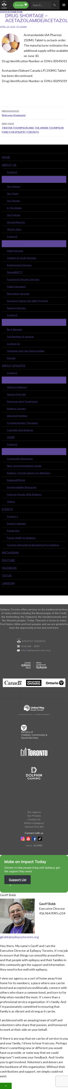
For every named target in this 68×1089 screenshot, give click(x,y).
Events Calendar (16, 523)
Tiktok (7, 575)
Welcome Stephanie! (14, 113)
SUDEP (11, 437)
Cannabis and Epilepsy (20, 430)
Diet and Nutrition (17, 415)
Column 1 (12, 516)
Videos (11, 501)
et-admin (22, 26)
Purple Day (13, 530)
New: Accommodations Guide (24, 465)
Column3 (12, 315)
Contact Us (13, 343)
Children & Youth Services (21, 257)
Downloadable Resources (21, 487)
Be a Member (14, 329)
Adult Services (15, 250)
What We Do (15, 243)
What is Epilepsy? (17, 387)
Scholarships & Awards (20, 336)
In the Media (14, 207)
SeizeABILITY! (14, 272)
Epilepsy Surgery (16, 408)
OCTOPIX (37, 845)
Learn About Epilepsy (21, 380)
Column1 (12, 172)
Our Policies (13, 215)
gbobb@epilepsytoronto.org (19, 937)
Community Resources (20, 458)
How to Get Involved (21, 322)
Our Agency (13, 186)
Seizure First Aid (16, 394)
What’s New (14, 229)
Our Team (12, 193)
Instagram (10, 552)
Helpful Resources (19, 451)
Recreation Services (18, 293)
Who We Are (15, 179)
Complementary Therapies (22, 422)
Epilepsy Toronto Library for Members (28, 472)
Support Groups (16, 308)
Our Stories (13, 200)
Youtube (8, 560)
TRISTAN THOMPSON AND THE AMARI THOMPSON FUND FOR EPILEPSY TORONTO (33, 127)
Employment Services (19, 265)
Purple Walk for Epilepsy (21, 537)
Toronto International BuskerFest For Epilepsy (33, 545)
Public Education (16, 286)
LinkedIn (8, 583)
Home (6, 157)
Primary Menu (64, 5)
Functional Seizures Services (23, 279)
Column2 (12, 236)
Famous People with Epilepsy (24, 494)
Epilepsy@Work (16, 480)
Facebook (9, 568)
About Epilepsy (13, 365)
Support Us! (17, 880)
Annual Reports (16, 222)
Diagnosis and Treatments (22, 401)
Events (7, 509)
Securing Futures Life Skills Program (27, 300)
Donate (19, 5)
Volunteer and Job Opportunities (25, 350)
